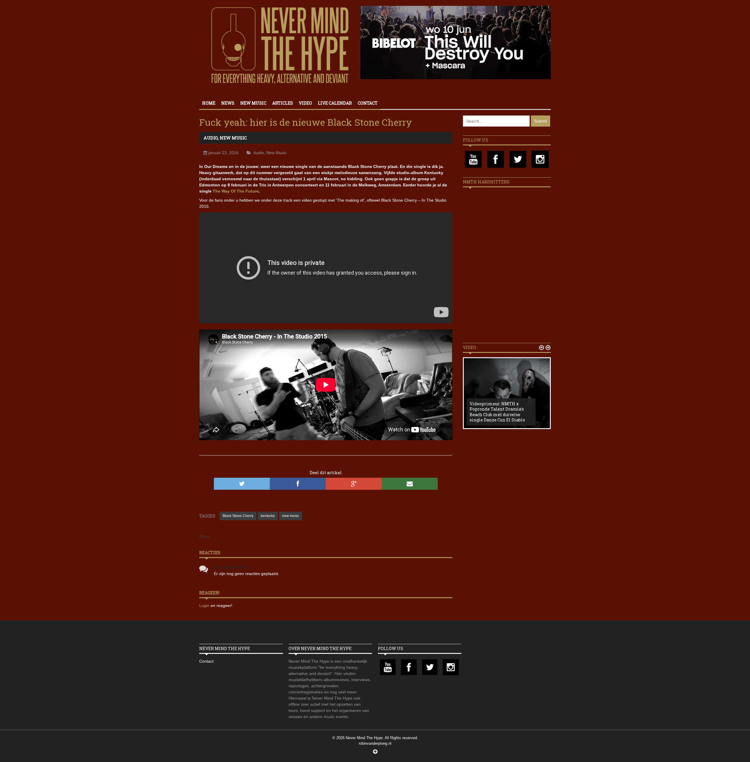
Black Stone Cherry (238, 516)
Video (305, 103)
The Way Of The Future (236, 191)
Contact (368, 103)
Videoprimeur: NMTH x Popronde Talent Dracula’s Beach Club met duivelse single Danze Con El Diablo (497, 412)
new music (290, 516)
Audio (211, 138)
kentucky (268, 516)
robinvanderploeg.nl (375, 743)
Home (208, 103)
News (227, 103)
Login (205, 605)
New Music (253, 103)
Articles (282, 103)
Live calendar (335, 103)
